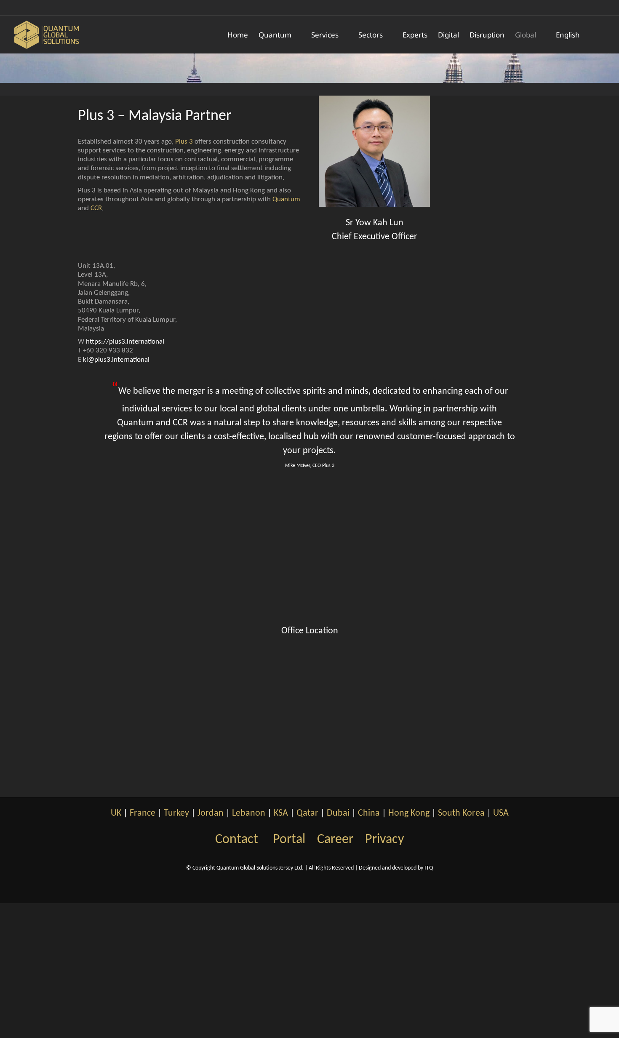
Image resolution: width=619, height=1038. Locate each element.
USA (501, 813)
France (142, 813)
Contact (236, 839)
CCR (96, 208)
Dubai (338, 813)
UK (116, 813)
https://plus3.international (125, 341)
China (369, 813)
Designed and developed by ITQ (396, 868)
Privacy (384, 839)
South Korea (461, 813)
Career (335, 839)
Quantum (286, 199)
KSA (281, 813)
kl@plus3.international (116, 359)
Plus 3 (184, 141)
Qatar (307, 813)
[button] (593, 34)
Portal (289, 839)
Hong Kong (409, 813)
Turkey (176, 813)
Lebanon (248, 813)
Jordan (210, 813)
